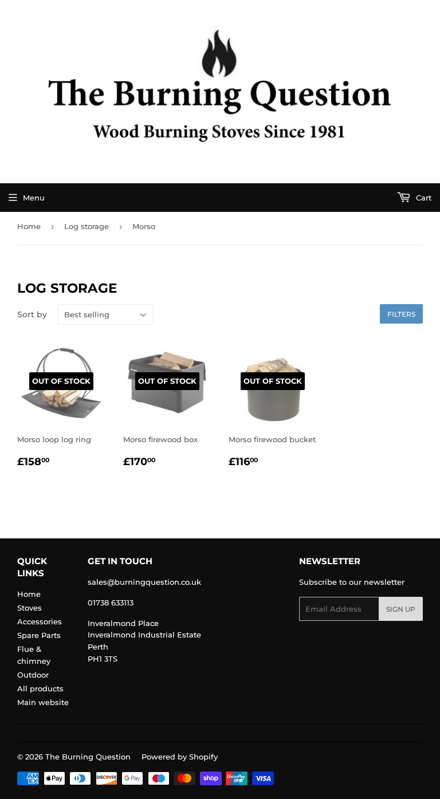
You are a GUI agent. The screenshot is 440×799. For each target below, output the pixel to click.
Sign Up (400, 609)
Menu (34, 197)
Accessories (39, 621)
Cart (422, 197)
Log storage (86, 226)
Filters (401, 314)
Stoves (29, 607)
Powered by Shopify (180, 756)
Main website (43, 702)
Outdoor (33, 674)
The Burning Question (88, 756)
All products (40, 688)
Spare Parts (39, 635)
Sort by (32, 314)
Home (29, 226)
